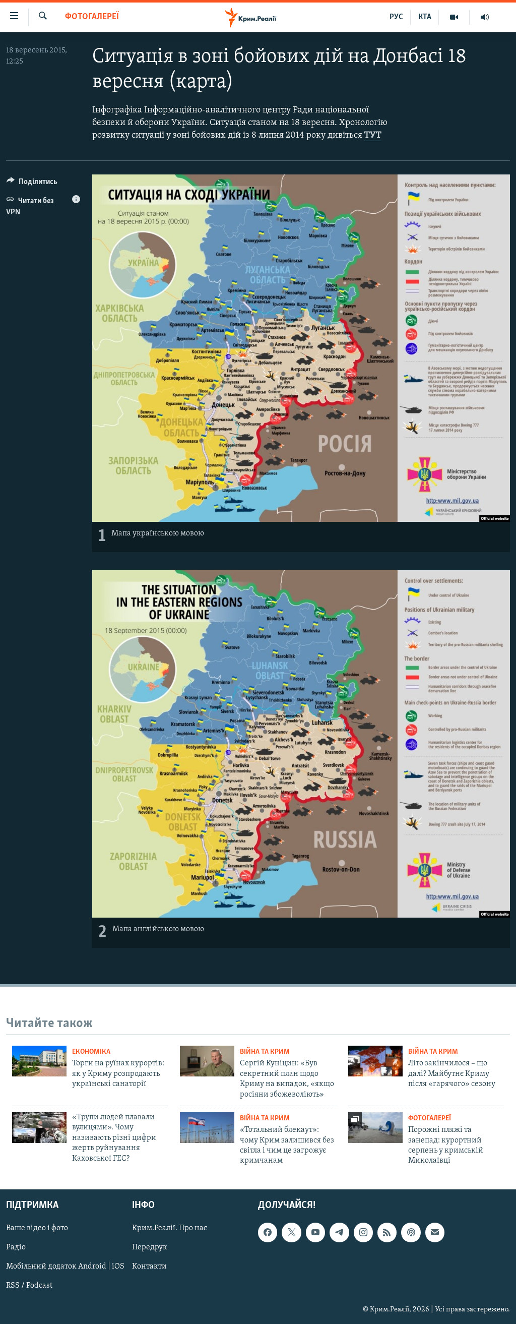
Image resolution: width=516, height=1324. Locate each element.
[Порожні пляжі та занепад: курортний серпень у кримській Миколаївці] (375, 1127)
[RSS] (387, 1232)
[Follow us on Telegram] (339, 1232)
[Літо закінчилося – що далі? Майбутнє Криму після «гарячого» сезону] (375, 1061)
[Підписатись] (434, 1232)
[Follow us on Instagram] (363, 1232)
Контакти (149, 1266)
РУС (396, 17)
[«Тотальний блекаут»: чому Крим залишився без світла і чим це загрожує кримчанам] (207, 1127)
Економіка (91, 1052)
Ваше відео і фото (37, 1228)
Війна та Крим (265, 1052)
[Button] (32, 184)
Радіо (16, 1247)
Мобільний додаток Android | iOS (65, 1266)
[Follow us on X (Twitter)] (291, 1232)
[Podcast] (410, 1232)
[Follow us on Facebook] (267, 1232)
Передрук (149, 1247)
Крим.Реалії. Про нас (169, 1228)
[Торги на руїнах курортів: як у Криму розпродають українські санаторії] (39, 1061)
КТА (424, 17)
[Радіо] (485, 17)
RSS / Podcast (29, 1286)
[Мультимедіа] (454, 17)
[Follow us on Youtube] (315, 1232)
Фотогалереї (92, 17)
